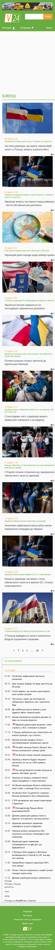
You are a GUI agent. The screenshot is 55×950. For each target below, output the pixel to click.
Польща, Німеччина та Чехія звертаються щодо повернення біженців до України (29, 466)
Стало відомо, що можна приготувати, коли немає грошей (31, 693)
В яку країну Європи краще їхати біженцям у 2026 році (27, 250)
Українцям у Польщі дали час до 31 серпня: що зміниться (28, 141)
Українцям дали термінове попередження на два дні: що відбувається (27, 844)
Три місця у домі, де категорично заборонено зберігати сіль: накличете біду (31, 701)
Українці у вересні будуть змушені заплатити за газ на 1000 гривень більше (29, 762)
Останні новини (13, 661)
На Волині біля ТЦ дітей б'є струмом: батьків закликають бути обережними (30, 794)
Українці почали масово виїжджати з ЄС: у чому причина (28, 574)
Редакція (27, 911)
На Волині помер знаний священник (33, 754)
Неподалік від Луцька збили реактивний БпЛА (27, 809)
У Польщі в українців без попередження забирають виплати (29, 300)
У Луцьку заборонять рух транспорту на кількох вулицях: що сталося (32, 734)
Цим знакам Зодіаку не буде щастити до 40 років (32, 685)
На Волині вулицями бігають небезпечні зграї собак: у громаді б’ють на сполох (32, 787)
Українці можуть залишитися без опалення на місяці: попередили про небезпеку (30, 833)
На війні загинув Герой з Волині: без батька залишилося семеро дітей (31, 749)
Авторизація (25, 28)
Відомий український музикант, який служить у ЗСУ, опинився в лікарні (31, 726)
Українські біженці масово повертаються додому (25, 521)
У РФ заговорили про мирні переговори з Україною (32, 802)
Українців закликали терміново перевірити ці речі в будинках (27, 825)
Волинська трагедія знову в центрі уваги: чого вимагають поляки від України (28, 355)
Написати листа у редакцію (27, 919)
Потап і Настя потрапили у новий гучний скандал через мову (32, 872)
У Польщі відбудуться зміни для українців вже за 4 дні (27, 631)
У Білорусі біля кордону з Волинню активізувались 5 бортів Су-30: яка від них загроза (31, 854)
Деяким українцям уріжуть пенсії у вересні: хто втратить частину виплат (30, 817)
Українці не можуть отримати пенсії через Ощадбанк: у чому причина (30, 779)
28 (37, 650)
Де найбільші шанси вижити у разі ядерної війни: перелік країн (29, 711)
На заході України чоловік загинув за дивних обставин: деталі (32, 771)
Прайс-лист (27, 923)
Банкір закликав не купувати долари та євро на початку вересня (31, 718)
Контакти (27, 915)
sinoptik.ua (20, 900)
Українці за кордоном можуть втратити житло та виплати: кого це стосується (29, 196)
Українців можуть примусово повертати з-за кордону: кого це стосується (29, 410)
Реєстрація (6, 28)
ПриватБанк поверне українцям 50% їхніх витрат (30, 864)
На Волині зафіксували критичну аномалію (28, 677)
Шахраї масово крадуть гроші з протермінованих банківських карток (30, 741)
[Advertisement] (27, 62)
